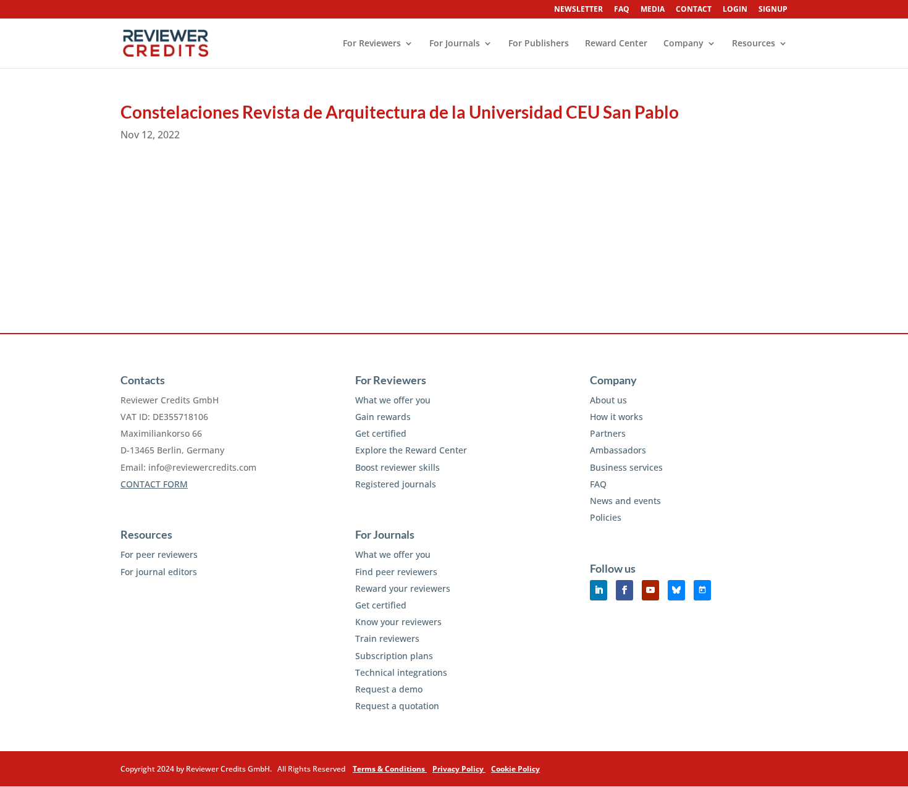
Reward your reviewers (402, 588)
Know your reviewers (398, 622)
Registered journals (395, 484)
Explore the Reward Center (411, 450)
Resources (753, 44)
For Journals (454, 44)
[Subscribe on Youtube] (650, 590)
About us (608, 400)
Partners (608, 433)
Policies (605, 517)
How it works (616, 417)
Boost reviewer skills (397, 467)
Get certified (380, 433)
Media (653, 10)
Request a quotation (397, 706)
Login (735, 10)
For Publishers (538, 44)
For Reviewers (372, 44)
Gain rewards (383, 417)
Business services (626, 467)
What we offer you (393, 400)
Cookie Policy (515, 769)
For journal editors (158, 572)
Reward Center (616, 44)
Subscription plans (394, 656)
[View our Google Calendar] (702, 590)
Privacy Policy (459, 769)
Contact (694, 10)
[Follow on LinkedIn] (598, 590)
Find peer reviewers (396, 572)
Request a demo (388, 689)
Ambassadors (618, 450)
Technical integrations (401, 672)
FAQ (621, 10)
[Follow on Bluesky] (676, 590)
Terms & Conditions (390, 769)
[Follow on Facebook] (624, 590)
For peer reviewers (159, 554)
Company (683, 44)
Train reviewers (387, 638)
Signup (773, 10)
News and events (625, 501)
